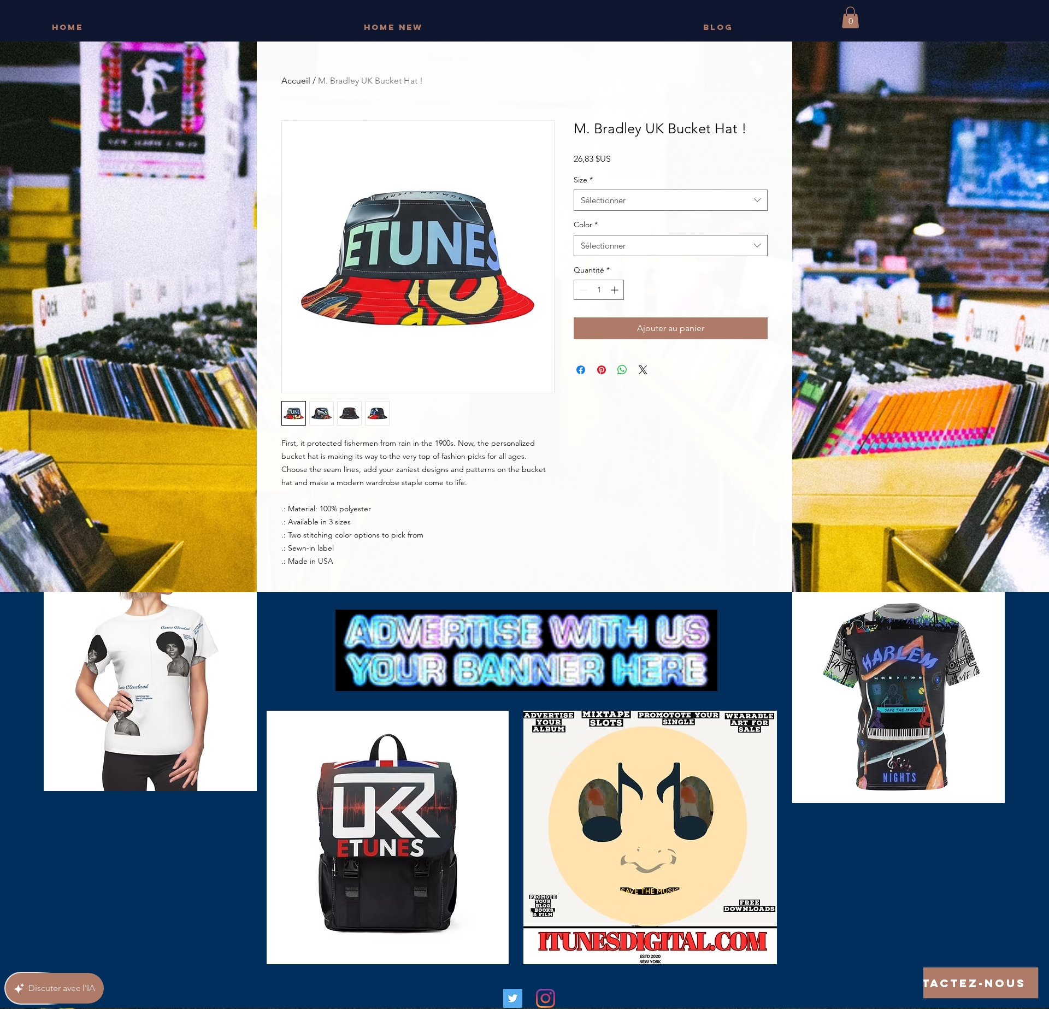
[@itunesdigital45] (512, 998)
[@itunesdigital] (545, 998)
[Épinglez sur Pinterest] (601, 369)
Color (586, 224)
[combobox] (671, 200)
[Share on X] (643, 369)
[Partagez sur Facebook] (580, 369)
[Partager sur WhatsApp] (622, 369)
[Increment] (615, 289)
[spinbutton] (599, 289)
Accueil (295, 80)
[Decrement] (582, 289)
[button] (850, 17)
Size (583, 180)
